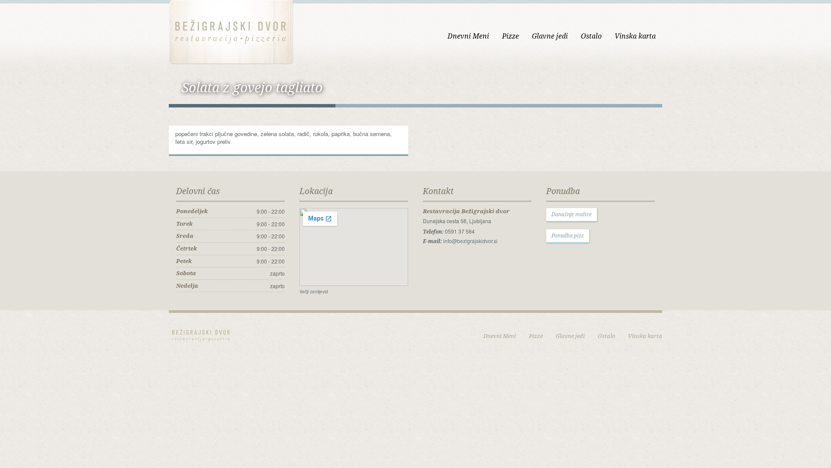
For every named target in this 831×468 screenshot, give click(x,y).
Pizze (510, 36)
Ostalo (591, 36)
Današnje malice (571, 214)
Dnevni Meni (468, 36)
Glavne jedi (550, 36)
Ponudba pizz (567, 235)
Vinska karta (635, 36)
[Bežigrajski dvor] (231, 31)
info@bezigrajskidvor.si (470, 240)
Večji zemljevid (314, 291)
